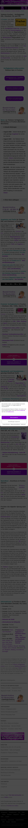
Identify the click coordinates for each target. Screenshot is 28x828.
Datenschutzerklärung (15, 424)
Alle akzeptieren (14, 417)
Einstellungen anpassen (14, 421)
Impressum (23, 424)
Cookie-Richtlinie (6, 424)
